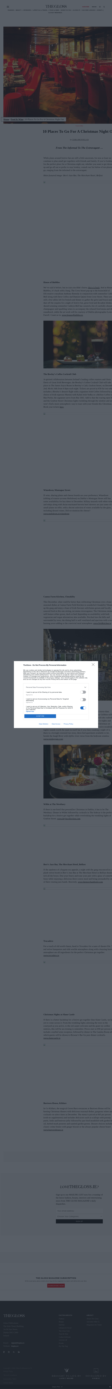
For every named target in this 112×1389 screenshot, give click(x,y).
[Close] (94, 665)
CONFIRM (40, 716)
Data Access (56, 724)
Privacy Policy (68, 724)
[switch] (83, 692)
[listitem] (56, 687)
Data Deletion (43, 724)
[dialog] (56, 694)
